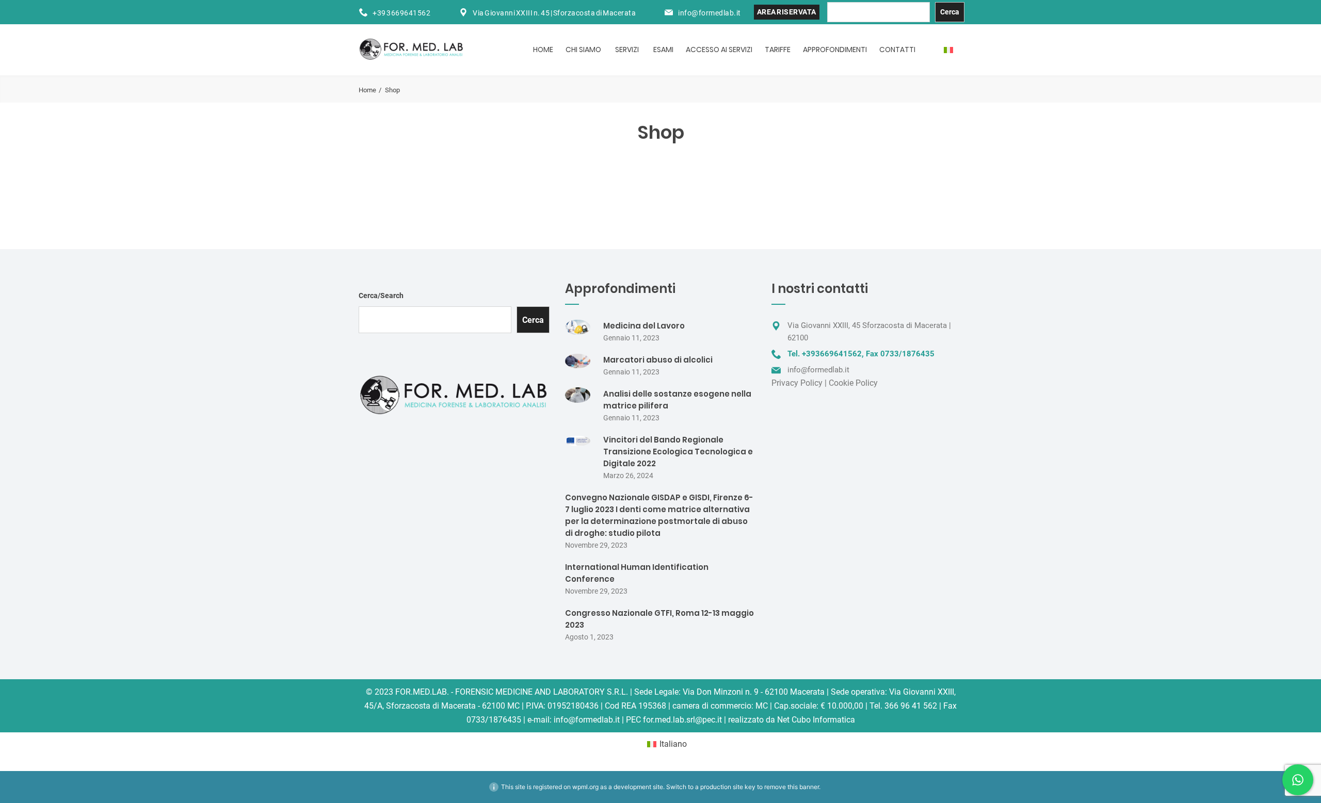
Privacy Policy (797, 383)
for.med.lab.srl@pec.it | (684, 720)
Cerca (949, 12)
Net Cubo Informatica (816, 720)
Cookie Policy (853, 383)
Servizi (627, 49)
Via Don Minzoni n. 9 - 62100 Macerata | (756, 692)
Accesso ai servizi (719, 49)
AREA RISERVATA (786, 12)
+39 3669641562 (401, 13)
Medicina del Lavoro (644, 325)
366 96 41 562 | (912, 706)
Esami (663, 49)
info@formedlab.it (709, 13)
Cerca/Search (381, 295)
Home (543, 49)
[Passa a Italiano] (948, 50)
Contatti (897, 49)
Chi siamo (583, 49)
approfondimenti (835, 49)
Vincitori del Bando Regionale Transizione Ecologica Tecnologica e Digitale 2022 (678, 451)
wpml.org (585, 787)
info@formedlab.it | (589, 720)
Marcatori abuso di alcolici (658, 359)
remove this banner (791, 787)
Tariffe (778, 49)
